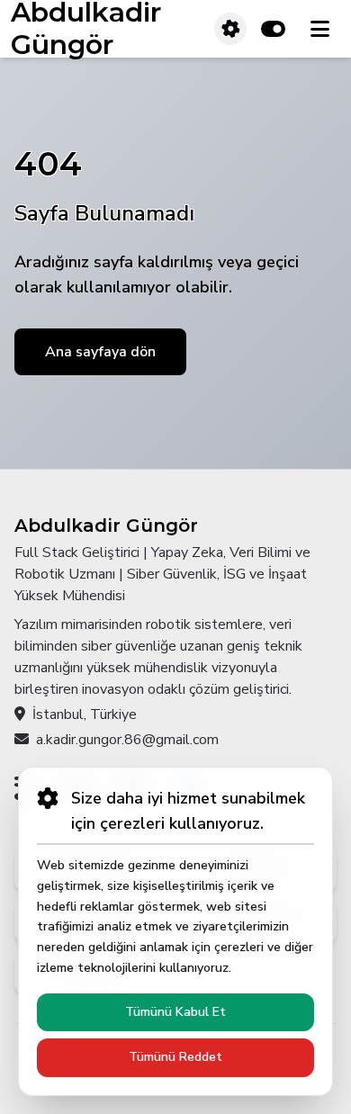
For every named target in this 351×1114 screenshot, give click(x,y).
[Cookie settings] (230, 29)
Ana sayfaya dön (100, 352)
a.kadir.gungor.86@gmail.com (127, 740)
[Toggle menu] (320, 29)
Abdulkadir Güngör (106, 525)
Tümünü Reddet (175, 1056)
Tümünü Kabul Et (175, 1011)
